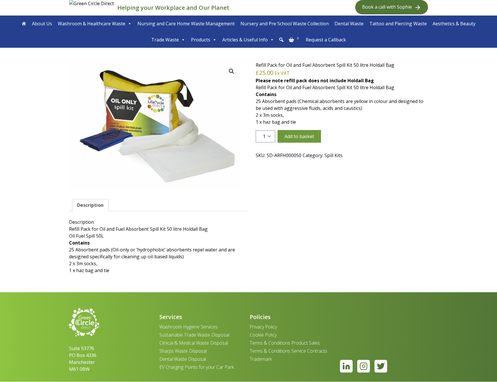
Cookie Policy (263, 335)
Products (200, 40)
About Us (42, 23)
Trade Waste (165, 40)
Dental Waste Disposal (182, 359)
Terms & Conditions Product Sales (285, 343)
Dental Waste (349, 23)
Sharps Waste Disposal (183, 351)
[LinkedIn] (346, 366)
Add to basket (299, 136)
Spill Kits (333, 155)
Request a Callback (326, 40)
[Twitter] (380, 366)
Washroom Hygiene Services (188, 327)
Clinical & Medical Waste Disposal (193, 343)
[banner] (92, 8)
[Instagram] (363, 366)
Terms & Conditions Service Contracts (288, 351)
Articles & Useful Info (245, 40)
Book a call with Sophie (387, 7)
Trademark (261, 359)
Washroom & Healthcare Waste (91, 23)
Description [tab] (90, 205)
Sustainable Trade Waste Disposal (194, 335)
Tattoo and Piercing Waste (398, 23)
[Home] (24, 24)
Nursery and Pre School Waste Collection (284, 23)
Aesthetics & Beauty (454, 23)
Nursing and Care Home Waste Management (186, 23)
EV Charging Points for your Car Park (196, 367)
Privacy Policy (263, 327)
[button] (281, 39)
